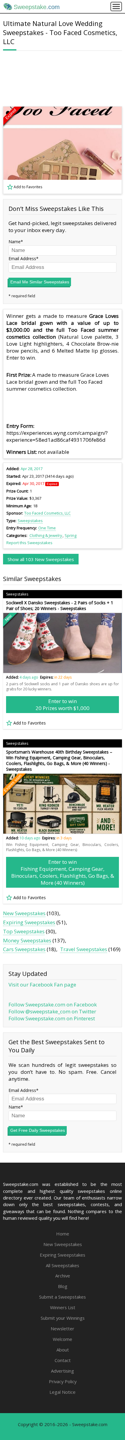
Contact (63, 1360)
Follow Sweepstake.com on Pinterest (51, 1018)
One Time (47, 528)
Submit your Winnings (63, 1318)
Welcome (62, 1339)
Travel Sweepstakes (83, 949)
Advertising (62, 1371)
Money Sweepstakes (27, 940)
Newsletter (62, 1328)
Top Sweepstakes (24, 931)
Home (62, 1234)
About (62, 1350)
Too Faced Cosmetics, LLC (47, 513)
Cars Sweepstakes (24, 949)
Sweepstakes (30, 520)
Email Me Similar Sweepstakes (39, 281)
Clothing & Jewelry (45, 535)
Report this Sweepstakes (29, 542)
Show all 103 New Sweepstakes (41, 559)
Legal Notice (62, 1392)
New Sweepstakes (24, 913)
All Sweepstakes (62, 1265)
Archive (62, 1276)
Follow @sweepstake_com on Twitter (52, 1011)
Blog (62, 1286)
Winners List (62, 1307)
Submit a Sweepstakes (62, 1297)
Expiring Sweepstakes (29, 922)
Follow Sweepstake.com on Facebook (52, 1004)
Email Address (22, 258)
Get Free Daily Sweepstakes (37, 1130)
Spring (70, 535)
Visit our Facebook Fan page (42, 984)
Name (14, 241)
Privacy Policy (62, 1381)
